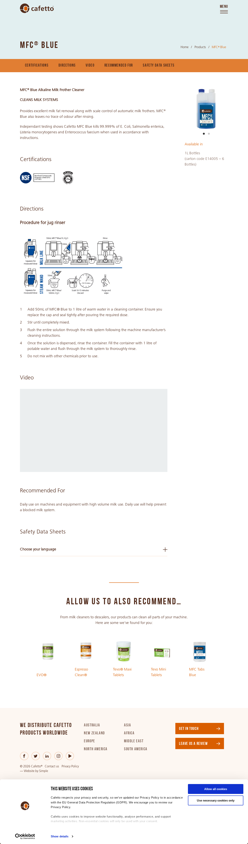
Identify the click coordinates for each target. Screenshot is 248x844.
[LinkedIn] (47, 756)
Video (90, 65)
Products (200, 47)
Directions (67, 65)
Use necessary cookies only (215, 800)
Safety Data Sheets (158, 65)
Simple (43, 771)
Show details (59, 836)
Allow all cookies (215, 789)
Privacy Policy (70, 766)
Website (29, 771)
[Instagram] (58, 756)
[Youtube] (70, 756)
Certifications (36, 65)
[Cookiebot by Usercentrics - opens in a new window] (25, 836)
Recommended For (118, 65)
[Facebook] (24, 756)
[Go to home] (37, 8)
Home (185, 47)
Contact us (52, 766)
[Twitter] (35, 756)
